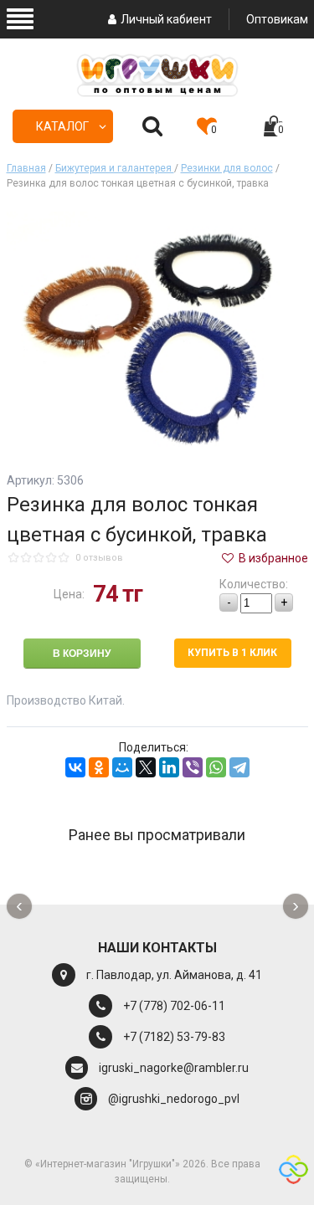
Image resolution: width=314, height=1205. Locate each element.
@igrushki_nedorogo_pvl (173, 1098)
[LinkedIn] (169, 767)
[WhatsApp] (216, 767)
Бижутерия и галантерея (114, 168)
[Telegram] (239, 767)
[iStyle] (293, 1171)
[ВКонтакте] (75, 767)
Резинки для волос (227, 168)
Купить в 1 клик (232, 653)
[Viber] (193, 767)
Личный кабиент (166, 19)
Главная (26, 168)
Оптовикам (277, 19)
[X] (146, 767)
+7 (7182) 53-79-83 (174, 1036)
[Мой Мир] (122, 767)
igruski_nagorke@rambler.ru (174, 1067)
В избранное (272, 558)
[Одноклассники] (99, 767)
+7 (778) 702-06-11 (174, 1006)
